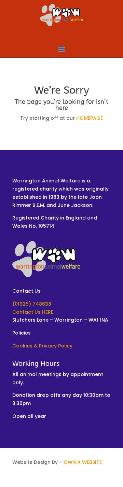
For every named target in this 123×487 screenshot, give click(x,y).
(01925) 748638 (31, 304)
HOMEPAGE (89, 118)
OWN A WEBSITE (83, 462)
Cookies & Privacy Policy (42, 345)
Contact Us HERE (32, 312)
